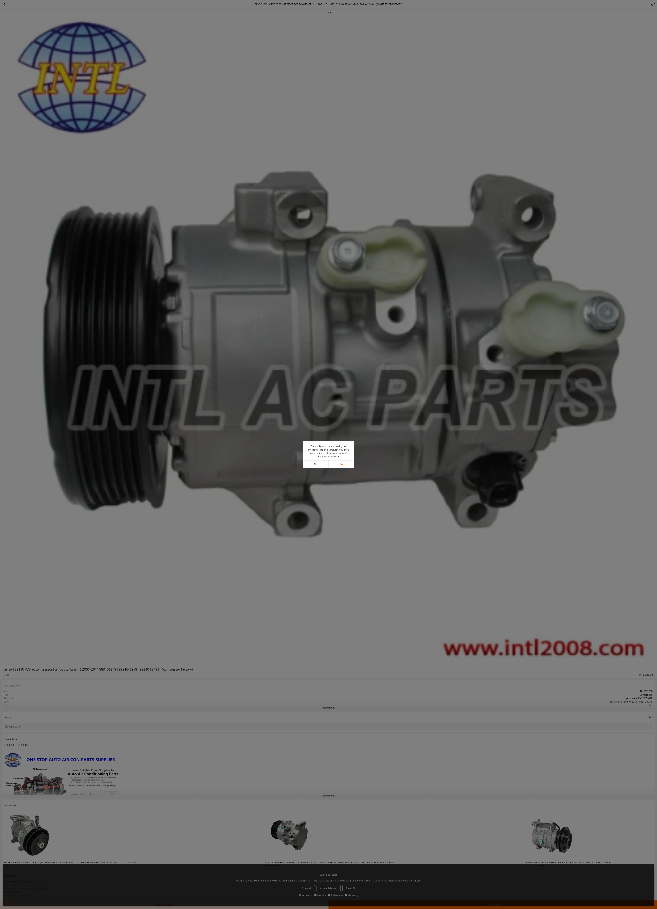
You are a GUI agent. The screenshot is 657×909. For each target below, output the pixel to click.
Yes (341, 464)
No (315, 464)
